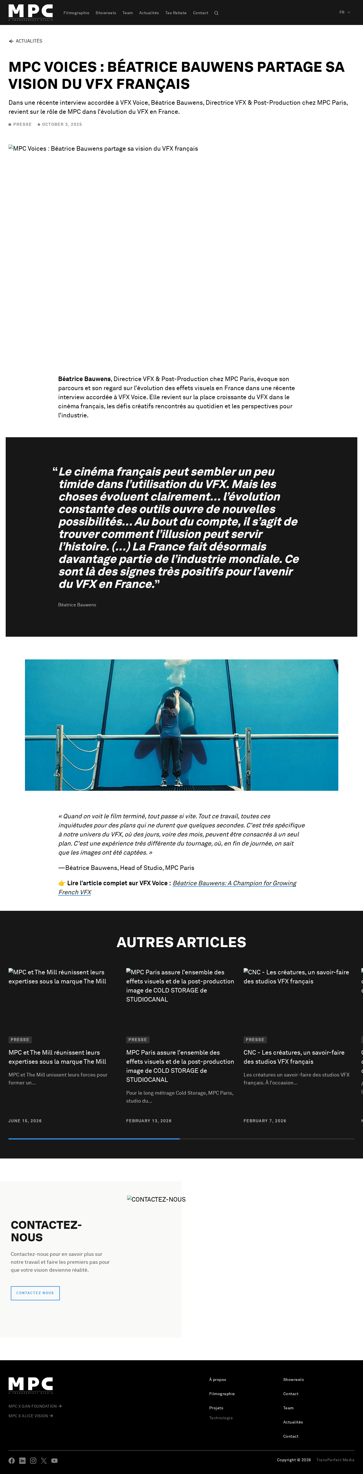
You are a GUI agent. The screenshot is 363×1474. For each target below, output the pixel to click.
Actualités (149, 13)
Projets (216, 1408)
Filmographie (76, 13)
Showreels (106, 13)
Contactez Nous (35, 1293)
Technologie (221, 1418)
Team (128, 13)
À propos (217, 1380)
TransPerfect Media (335, 1460)
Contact (200, 13)
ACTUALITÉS (29, 41)
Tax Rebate (176, 13)
